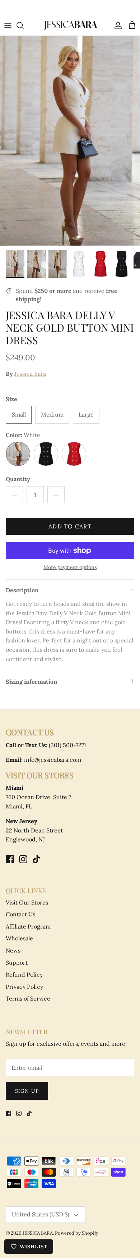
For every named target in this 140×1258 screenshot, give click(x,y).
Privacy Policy (24, 986)
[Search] (24, 25)
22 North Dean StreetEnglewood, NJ (34, 830)
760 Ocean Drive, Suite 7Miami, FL (38, 797)
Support (17, 962)
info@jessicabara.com (43, 759)
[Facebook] (10, 859)
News (13, 950)
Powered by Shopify (76, 1233)
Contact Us (20, 914)
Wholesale (19, 938)
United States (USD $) (40, 1214)
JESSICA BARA (38, 1233)
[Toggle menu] (8, 25)
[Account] (116, 25)
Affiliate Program (28, 926)
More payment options (70, 567)
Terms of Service (28, 998)
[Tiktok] (36, 859)
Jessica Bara (30, 373)
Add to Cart (70, 526)
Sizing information (31, 681)
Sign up (27, 1091)
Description (22, 590)
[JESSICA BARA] (70, 25)
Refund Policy (24, 974)
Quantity (18, 479)
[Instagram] (23, 859)
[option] (70, 141)
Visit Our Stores (27, 902)
